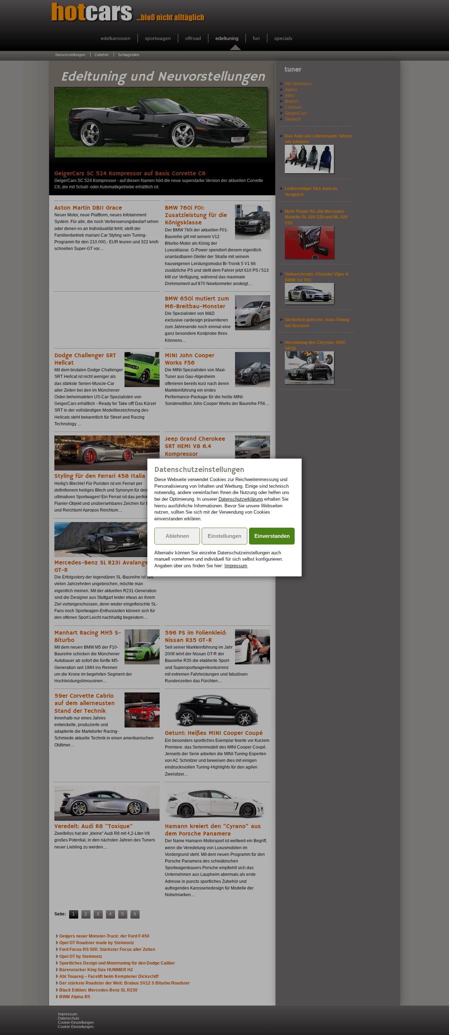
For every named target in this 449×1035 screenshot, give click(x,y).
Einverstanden (272, 536)
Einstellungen (224, 536)
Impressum (235, 565)
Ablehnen (177, 536)
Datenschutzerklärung (241, 499)
